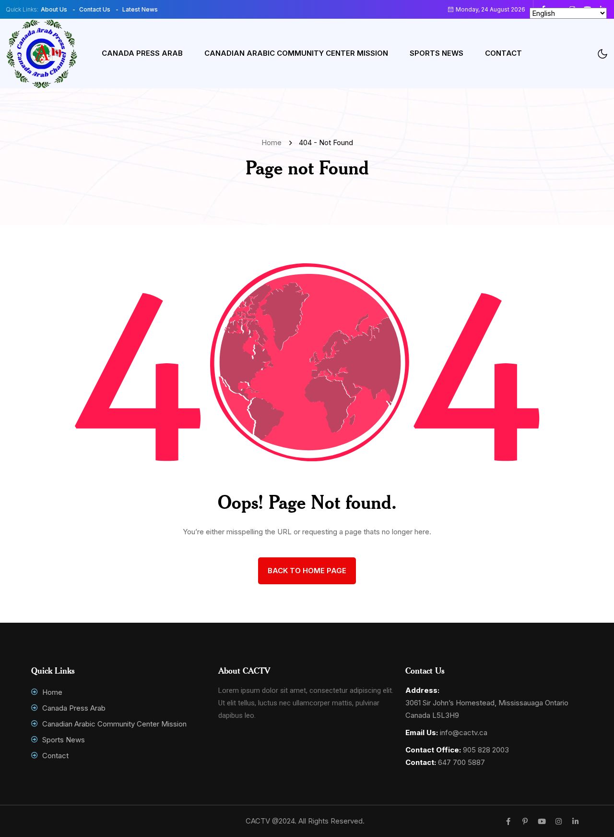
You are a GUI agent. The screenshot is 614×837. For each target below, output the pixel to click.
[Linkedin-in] (575, 821)
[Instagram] (558, 821)
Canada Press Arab (142, 53)
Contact (503, 53)
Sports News (436, 53)
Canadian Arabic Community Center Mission (296, 53)
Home (273, 142)
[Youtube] (541, 821)
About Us (54, 9)
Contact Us (94, 9)
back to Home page (307, 570)
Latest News (140, 9)
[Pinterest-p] (525, 821)
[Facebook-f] (508, 821)
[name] (42, 53)
